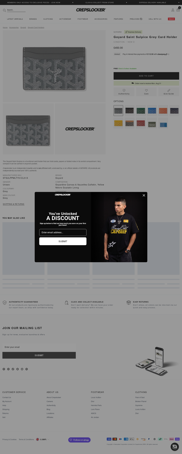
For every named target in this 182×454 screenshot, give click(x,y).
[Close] (143, 195)
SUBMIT (63, 241)
